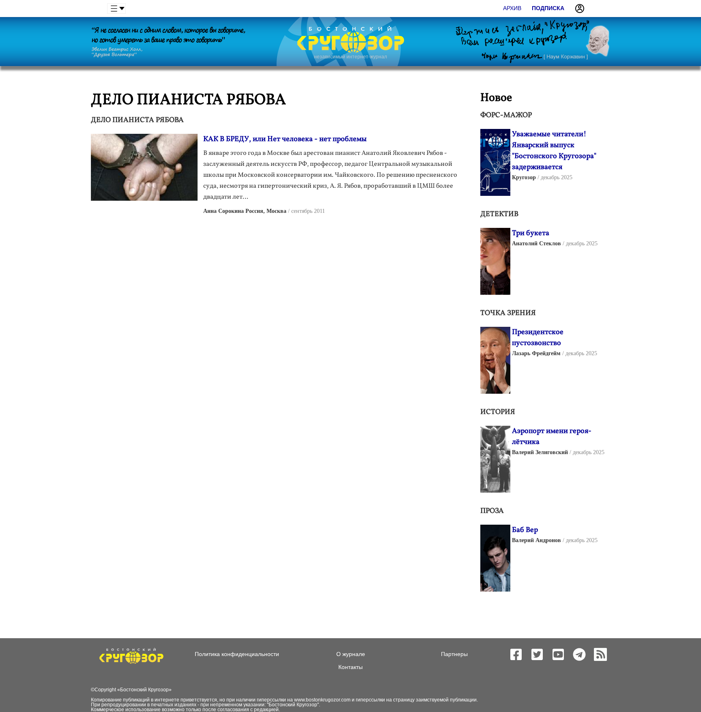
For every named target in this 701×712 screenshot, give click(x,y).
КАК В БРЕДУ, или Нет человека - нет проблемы (285, 139)
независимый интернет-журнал (350, 57)
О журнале (350, 654)
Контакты (350, 667)
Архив (512, 8)
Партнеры (454, 654)
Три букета (530, 233)
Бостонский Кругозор (144, 690)
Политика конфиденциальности (237, 654)
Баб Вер (525, 530)
